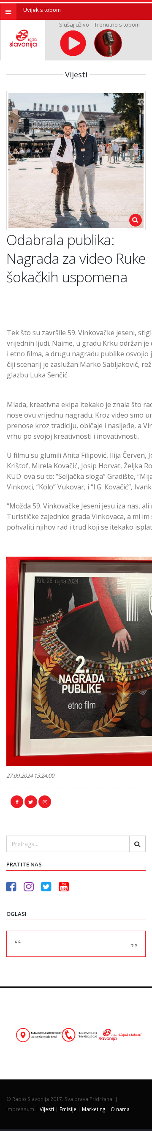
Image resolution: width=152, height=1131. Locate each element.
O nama (120, 1109)
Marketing (93, 1109)
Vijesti (47, 1109)
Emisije (68, 1109)
